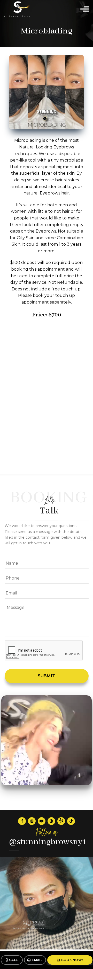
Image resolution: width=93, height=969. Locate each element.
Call (13, 960)
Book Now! (72, 960)
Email (37, 960)
